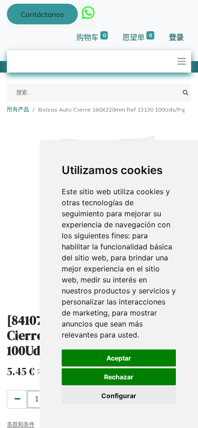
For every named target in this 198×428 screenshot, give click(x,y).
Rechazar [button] (119, 377)
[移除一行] (17, 399)
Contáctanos (42, 14)
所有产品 (18, 109)
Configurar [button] (118, 396)
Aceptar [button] (118, 358)
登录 (176, 37)
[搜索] (185, 93)
